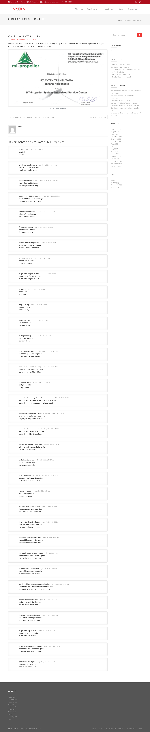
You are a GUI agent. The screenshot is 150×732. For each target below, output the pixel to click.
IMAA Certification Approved (121, 77)
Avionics (11, 704)
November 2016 (116, 164)
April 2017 (114, 151)
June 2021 (114, 134)
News (121, 9)
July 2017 (114, 146)
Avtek (13, 40)
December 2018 (116, 141)
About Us (79, 9)
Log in (113, 180)
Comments (116, 185)
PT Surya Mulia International (30, 729)
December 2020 (116, 136)
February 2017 (116, 156)
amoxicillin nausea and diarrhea (122, 100)
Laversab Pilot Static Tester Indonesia (124, 103)
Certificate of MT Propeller (120, 67)
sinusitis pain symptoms (119, 91)
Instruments (12, 707)
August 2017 (115, 144)
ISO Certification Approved (120, 74)
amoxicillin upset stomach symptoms (123, 105)
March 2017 (115, 154)
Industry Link (108, 9)
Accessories (12, 702)
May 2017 (114, 149)
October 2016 (116, 166)
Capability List (93, 9)
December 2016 (116, 161)
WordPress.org (116, 187)
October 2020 (116, 139)
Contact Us (132, 9)
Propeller (11, 709)
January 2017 (115, 159)
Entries (115, 182)
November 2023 (116, 129)
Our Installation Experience (120, 64)
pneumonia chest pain (119, 113)
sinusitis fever (116, 96)
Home (120, 20)
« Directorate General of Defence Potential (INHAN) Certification (32, 117)
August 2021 (115, 132)
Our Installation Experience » (96, 117)
